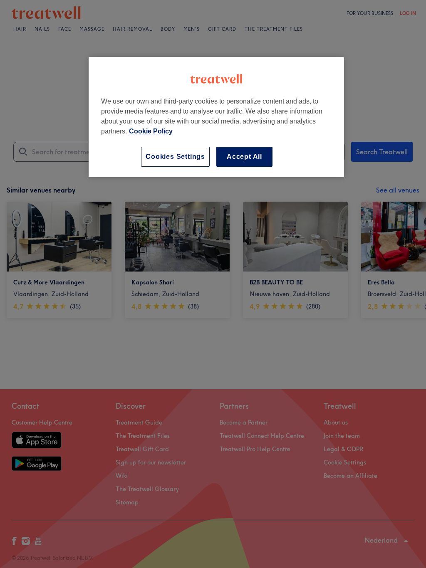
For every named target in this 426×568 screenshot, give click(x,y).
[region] (216, 117)
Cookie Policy (151, 131)
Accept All (244, 156)
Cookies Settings (175, 156)
